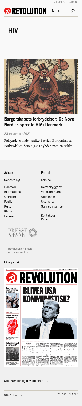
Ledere (9, 216)
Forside (46, 180)
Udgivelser (48, 201)
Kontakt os (48, 215)
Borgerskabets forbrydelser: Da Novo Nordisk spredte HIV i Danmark (39, 121)
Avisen (8, 172)
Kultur (8, 206)
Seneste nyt (12, 180)
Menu (56, 10)
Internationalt (13, 191)
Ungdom (10, 196)
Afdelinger (48, 196)
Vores (45, 191)
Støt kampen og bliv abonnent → (26, 381)
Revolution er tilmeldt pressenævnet (20, 250)
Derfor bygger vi (51, 187)
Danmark (10, 187)
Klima (8, 211)
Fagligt (8, 201)
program (55, 191)
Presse (45, 219)
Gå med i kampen (52, 206)
